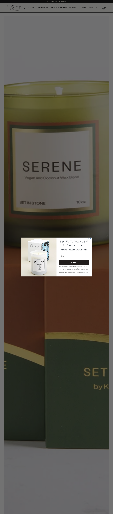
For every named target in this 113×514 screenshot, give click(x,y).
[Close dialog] (89, 239)
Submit (74, 262)
